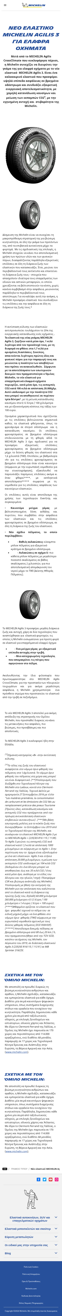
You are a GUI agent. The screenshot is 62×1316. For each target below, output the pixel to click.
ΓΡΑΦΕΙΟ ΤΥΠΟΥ (19, 1168)
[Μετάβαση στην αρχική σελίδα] (34, 5)
